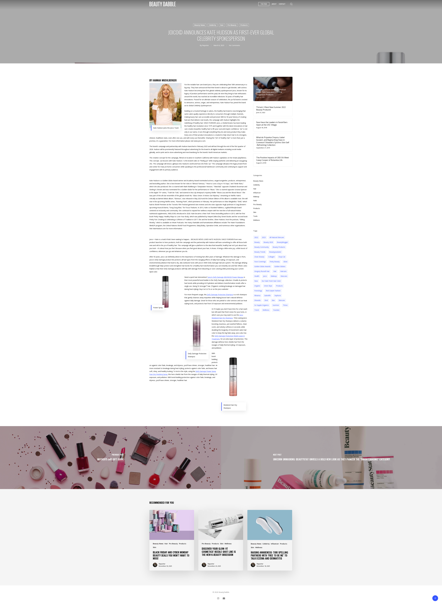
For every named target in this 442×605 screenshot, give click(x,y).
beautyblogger (282, 242)
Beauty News (199, 25)
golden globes (279, 266)
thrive (285, 305)
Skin (254, 212)
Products (244, 25)
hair (274, 271)
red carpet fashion (273, 291)
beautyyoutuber (275, 252)
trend (256, 310)
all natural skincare (277, 237)
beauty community (261, 247)
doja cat (282, 257)
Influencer (257, 193)
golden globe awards (262, 266)
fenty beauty (275, 261)
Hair (222, 25)
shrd (266, 300)
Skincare (282, 300)
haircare (283, 271)
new (256, 281)
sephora (278, 295)
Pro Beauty (232, 25)
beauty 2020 (268, 242)
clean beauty (259, 257)
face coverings (260, 261)
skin (273, 300)
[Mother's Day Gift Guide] (110, 457)
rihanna (257, 295)
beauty (257, 242)
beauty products (279, 247)
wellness (266, 310)
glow (285, 261)
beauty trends (259, 252)
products (279, 286)
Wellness (256, 220)
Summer (276, 305)
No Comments (234, 45)
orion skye (268, 286)
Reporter (205, 45)
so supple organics (261, 305)
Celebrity (212, 25)
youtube (276, 310)
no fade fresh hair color (271, 281)
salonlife (267, 295)
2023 (264, 237)
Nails (255, 200)
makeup (274, 276)
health (256, 276)
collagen (271, 257)
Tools (255, 216)
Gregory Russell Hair (261, 271)
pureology (258, 291)
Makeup (256, 196)
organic (257, 286)
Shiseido (257, 300)
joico (265, 276)
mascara (284, 276)
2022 (256, 237)
